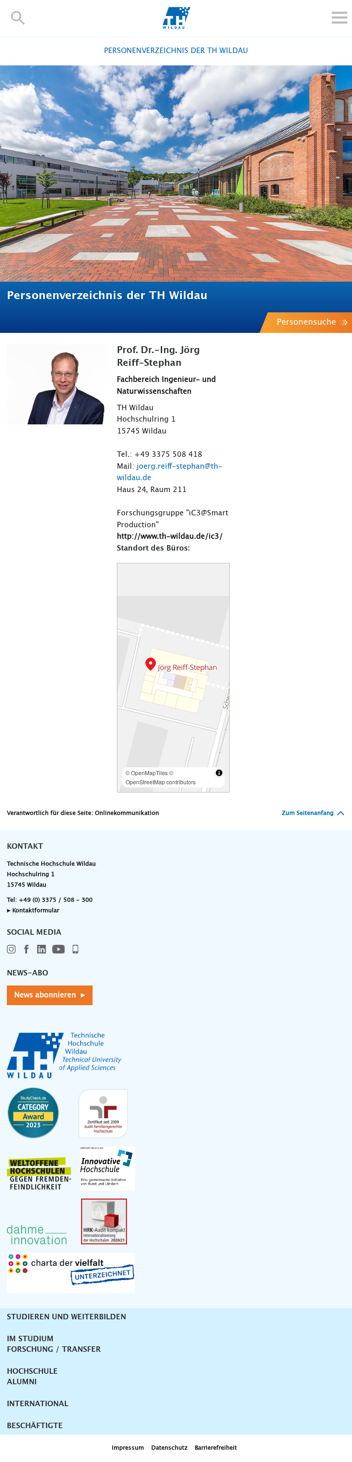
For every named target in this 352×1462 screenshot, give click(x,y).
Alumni (22, 1382)
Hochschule (32, 1371)
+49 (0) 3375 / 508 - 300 (56, 900)
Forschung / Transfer (54, 1349)
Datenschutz (169, 1448)
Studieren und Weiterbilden (66, 1317)
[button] (18, 17)
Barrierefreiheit (216, 1448)
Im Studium (30, 1339)
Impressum (128, 1448)
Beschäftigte (35, 1426)
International (37, 1404)
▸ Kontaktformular (33, 911)
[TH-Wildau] (176, 26)
